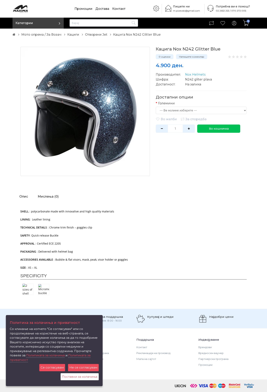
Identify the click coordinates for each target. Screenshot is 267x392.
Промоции (83, 9)
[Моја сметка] (234, 23)
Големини (166, 103)
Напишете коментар (191, 56)
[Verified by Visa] (249, 385)
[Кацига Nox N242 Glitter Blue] (85, 111)
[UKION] (180, 385)
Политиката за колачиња (45, 355)
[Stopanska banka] (194, 385)
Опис (23, 196)
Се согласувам (52, 367)
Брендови (205, 347)
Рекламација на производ (153, 353)
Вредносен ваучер (211, 353)
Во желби (169, 119)
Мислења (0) (48, 196)
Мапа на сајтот (146, 358)
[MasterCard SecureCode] (234, 385)
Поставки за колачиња (79, 376)
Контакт (118, 9)
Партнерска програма (213, 358)
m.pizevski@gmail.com (186, 10)
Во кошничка (219, 128)
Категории (24, 23)
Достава (102, 9)
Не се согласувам (83, 367)
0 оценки (164, 56)
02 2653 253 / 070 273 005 (231, 10)
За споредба (196, 119)
